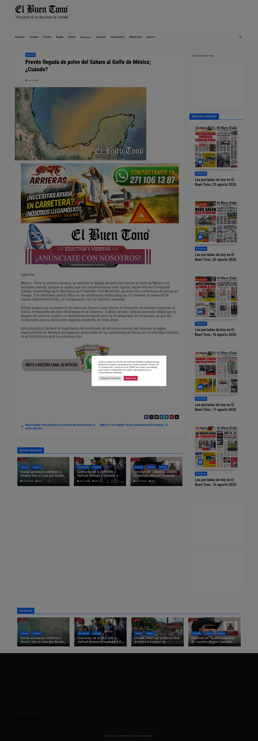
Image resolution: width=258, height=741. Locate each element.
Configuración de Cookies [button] (110, 378)
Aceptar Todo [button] (130, 378)
